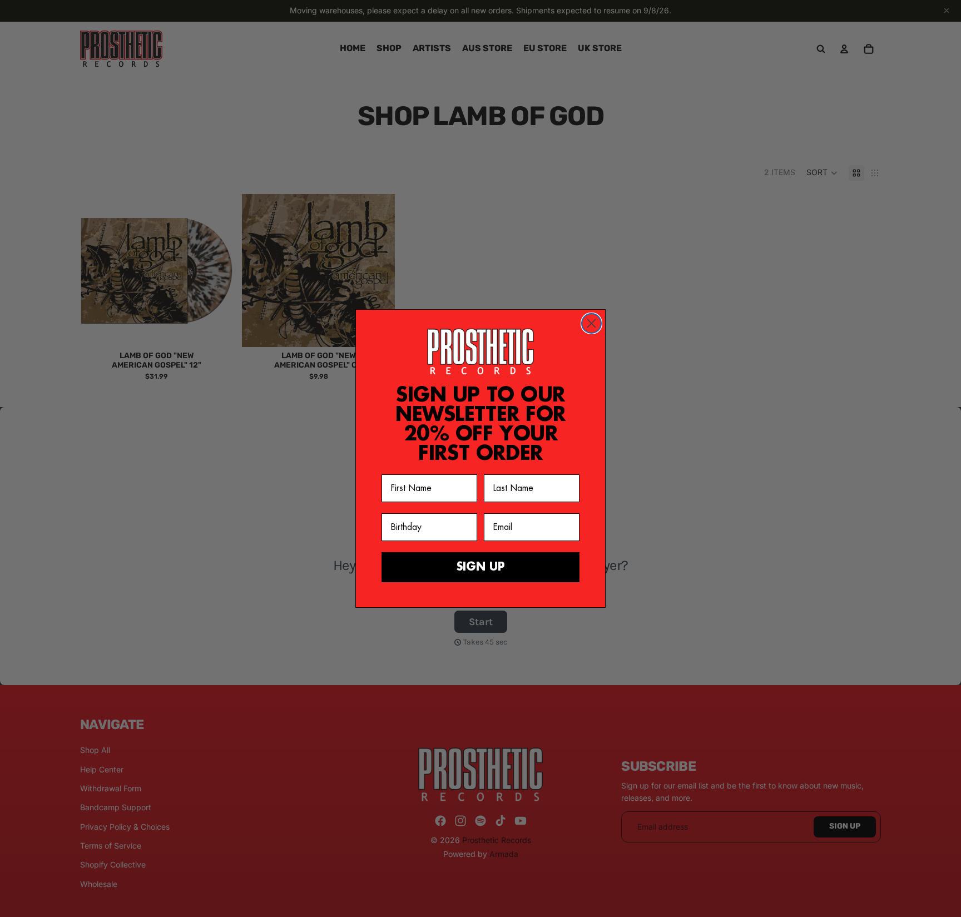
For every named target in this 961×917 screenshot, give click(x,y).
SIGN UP (481, 567)
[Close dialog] (591, 323)
